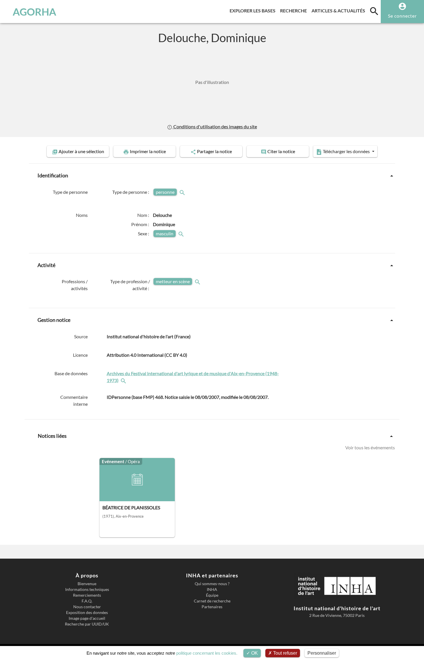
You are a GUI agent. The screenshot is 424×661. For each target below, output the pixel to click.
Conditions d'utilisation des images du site (214, 126)
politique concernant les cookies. (206, 653)
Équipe (212, 595)
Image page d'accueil (87, 618)
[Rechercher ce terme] (182, 192)
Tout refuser (284, 653)
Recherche (294, 10)
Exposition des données (87, 612)
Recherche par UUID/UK (87, 624)
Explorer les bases (254, 10)
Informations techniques (87, 589)
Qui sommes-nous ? (212, 583)
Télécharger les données (346, 151)
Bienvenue (87, 583)
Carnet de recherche (212, 601)
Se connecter (402, 15)
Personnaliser (321, 653)
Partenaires (212, 606)
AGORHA (34, 11)
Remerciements (87, 595)
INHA (212, 589)
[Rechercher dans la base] (124, 380)
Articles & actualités (339, 10)
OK (254, 653)
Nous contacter (87, 606)
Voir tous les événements (370, 447)
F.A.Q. (87, 601)
